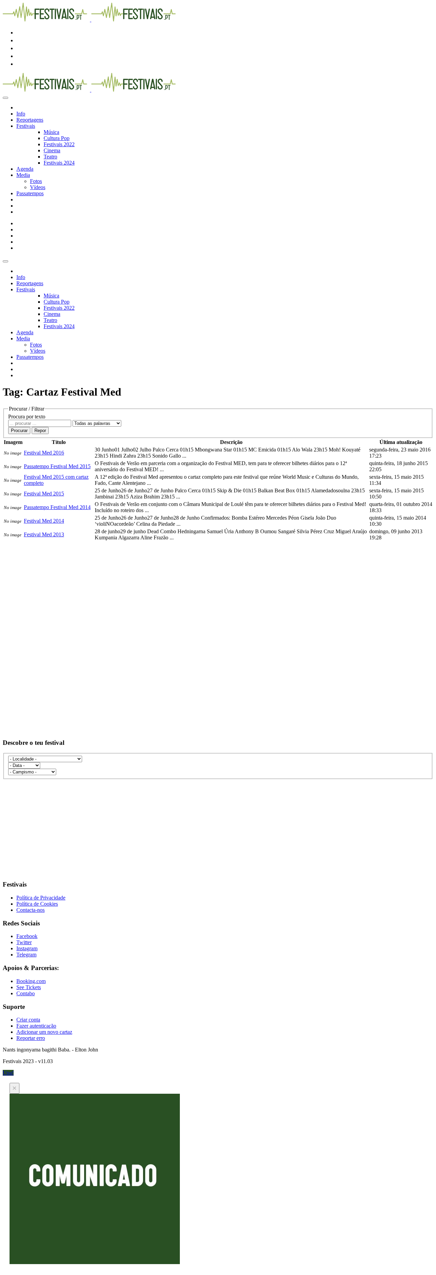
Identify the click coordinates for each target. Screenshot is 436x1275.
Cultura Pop (56, 138)
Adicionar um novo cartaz (44, 1032)
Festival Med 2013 (44, 534)
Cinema (52, 150)
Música (51, 132)
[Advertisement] (207, 589)
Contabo (25, 993)
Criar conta (28, 1020)
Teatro (50, 156)
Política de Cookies (37, 904)
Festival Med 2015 (44, 493)
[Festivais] (90, 19)
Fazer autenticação (36, 1026)
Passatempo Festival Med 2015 (57, 466)
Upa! (8, 1073)
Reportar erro (30, 1038)
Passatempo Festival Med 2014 (57, 507)
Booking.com (31, 981)
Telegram (26, 954)
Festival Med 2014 (44, 521)
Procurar (19, 430)
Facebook (26, 936)
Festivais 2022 (59, 144)
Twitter (24, 942)
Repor (40, 430)
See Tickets (28, 987)
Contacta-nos (30, 910)
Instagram (26, 948)
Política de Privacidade (40, 898)
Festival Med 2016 (44, 453)
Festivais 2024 (59, 163)
